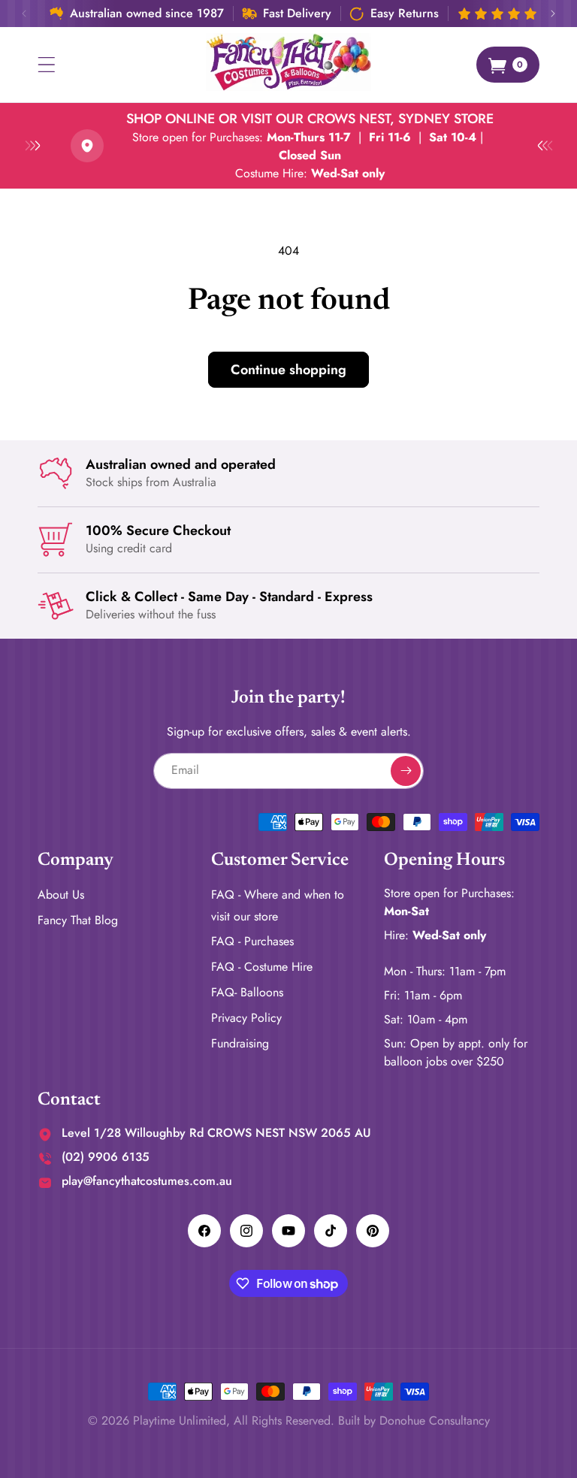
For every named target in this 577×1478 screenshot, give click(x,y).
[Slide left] (24, 13)
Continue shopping (288, 369)
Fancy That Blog (78, 920)
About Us (61, 894)
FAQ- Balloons (247, 992)
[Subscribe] (406, 771)
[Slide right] (552, 13)
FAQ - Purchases (252, 941)
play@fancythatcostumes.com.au (147, 1180)
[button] (47, 65)
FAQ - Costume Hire (262, 966)
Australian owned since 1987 (147, 13)
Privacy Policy (246, 1017)
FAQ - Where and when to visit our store (277, 905)
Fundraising (240, 1043)
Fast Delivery (297, 13)
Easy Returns (404, 13)
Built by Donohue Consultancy (414, 1420)
